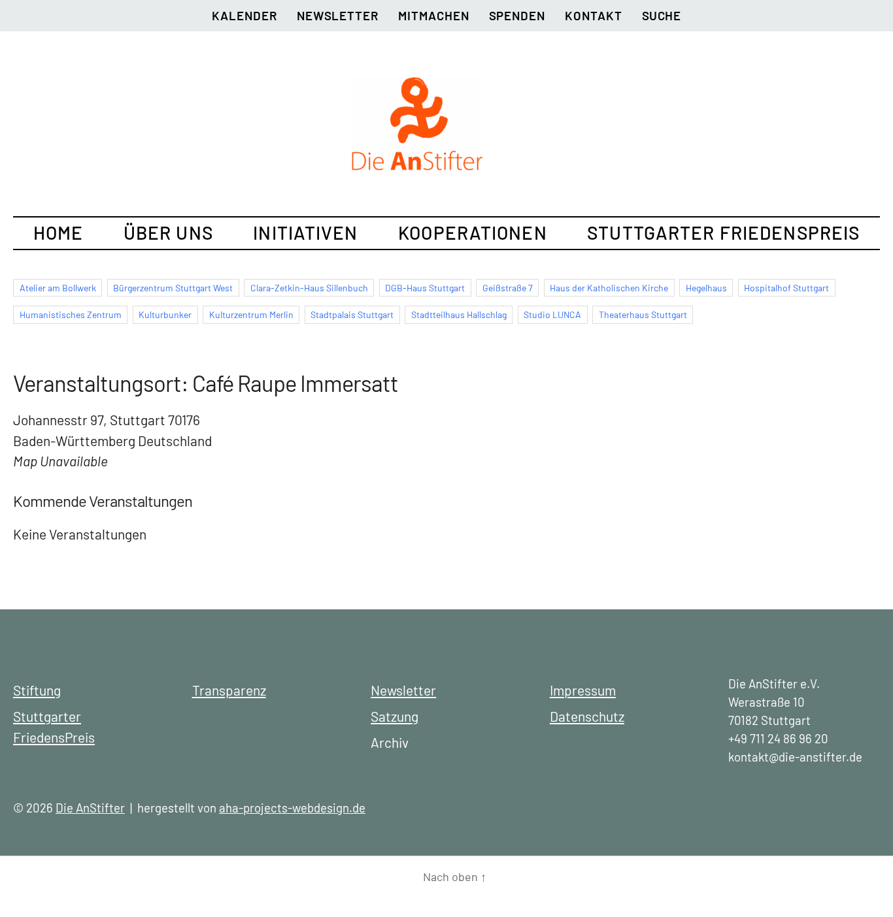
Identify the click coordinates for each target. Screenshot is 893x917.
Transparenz (229, 690)
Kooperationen (472, 232)
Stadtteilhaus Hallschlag (459, 314)
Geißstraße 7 (507, 287)
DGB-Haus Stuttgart (425, 287)
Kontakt (593, 15)
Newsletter (338, 15)
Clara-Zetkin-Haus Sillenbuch (309, 287)
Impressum (583, 690)
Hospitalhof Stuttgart (786, 287)
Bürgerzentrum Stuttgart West (173, 287)
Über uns (168, 232)
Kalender (244, 15)
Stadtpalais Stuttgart (352, 314)
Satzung (394, 716)
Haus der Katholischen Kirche (609, 287)
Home (58, 232)
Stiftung (37, 690)
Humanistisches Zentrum (71, 314)
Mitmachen (433, 15)
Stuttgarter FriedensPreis (723, 232)
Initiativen (305, 232)
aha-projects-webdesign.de (292, 807)
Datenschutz (587, 716)
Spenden (517, 15)
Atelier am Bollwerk (58, 287)
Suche (661, 15)
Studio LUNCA (552, 314)
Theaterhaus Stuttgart (643, 314)
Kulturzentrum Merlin (251, 314)
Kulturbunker (165, 314)
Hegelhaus (706, 287)
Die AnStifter (90, 807)
